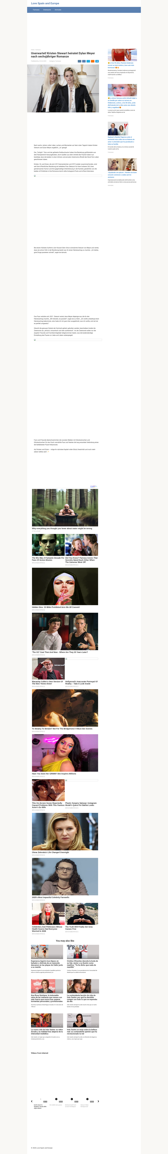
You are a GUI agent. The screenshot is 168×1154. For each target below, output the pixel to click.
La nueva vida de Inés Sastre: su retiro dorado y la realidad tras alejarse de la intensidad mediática (47, 1031)
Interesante (47, 10)
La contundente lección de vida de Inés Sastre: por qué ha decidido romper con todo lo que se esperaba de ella (82, 998)
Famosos (36, 10)
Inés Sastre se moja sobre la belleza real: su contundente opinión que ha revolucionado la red (82, 1031)
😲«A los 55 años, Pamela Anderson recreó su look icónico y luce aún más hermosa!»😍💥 (121, 65)
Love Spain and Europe (45, 3)
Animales (58, 10)
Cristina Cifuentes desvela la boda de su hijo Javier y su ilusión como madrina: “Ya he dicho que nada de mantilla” (82, 964)
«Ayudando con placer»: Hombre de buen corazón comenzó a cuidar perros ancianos (122, 175)
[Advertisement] (84, 29)
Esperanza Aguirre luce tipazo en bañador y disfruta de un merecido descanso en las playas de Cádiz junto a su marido (47, 964)
